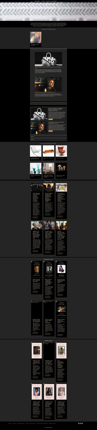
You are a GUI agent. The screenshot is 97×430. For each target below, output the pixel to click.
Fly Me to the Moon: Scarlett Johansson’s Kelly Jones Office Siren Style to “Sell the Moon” (48, 235)
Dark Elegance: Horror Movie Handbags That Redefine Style (48, 68)
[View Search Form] (63, 2)
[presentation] (39, 114)
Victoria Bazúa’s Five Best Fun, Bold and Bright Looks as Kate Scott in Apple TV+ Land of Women (61, 235)
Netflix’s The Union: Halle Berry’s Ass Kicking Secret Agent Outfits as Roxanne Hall (36, 235)
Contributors (20, 423)
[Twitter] (80, 423)
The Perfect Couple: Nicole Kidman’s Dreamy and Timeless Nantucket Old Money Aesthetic (61, 197)
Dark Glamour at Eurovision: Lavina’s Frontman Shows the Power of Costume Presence (36, 197)
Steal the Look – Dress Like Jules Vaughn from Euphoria (61, 403)
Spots (43, 1)
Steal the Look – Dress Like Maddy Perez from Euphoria (36, 403)
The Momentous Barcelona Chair (35, 158)
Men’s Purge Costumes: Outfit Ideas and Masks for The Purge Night (48, 282)
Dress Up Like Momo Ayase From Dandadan (48, 321)
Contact (48, 3)
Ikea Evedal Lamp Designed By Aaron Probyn (48, 176)
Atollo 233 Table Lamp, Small (61, 176)
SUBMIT (59, 2)
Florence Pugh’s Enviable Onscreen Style (45, 92)
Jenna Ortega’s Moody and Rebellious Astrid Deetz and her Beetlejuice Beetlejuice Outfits (49, 197)
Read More (37, 75)
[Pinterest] (64, 2)
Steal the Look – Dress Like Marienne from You (36, 362)
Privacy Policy (52, 423)
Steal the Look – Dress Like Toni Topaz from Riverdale (49, 362)
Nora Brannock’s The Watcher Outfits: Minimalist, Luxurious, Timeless (60, 364)
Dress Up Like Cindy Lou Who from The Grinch (61, 321)
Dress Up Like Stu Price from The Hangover (36, 320)
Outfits (48, 1)
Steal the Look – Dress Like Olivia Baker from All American (48, 404)
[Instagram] (66, 2)
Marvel (61, 127)
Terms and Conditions (42, 423)
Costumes (54, 1)
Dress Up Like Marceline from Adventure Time (61, 281)
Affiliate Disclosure (30, 423)
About (9, 423)
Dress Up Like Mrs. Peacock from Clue (36, 280)
